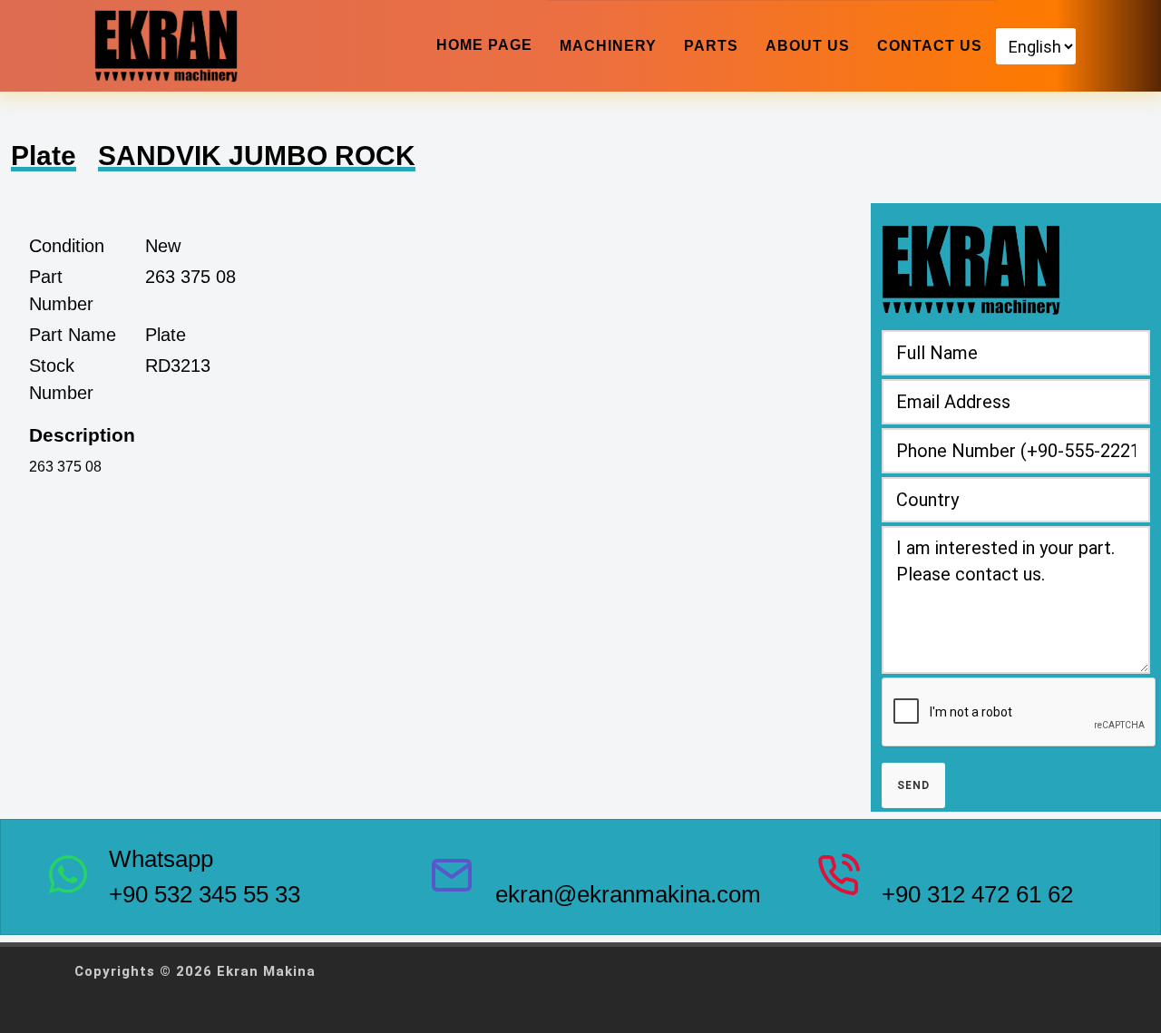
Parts (711, 46)
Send (913, 785)
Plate (43, 156)
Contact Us (929, 46)
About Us (808, 46)
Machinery (608, 46)
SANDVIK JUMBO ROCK (256, 156)
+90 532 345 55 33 (204, 894)
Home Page (484, 45)
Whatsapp (161, 858)
